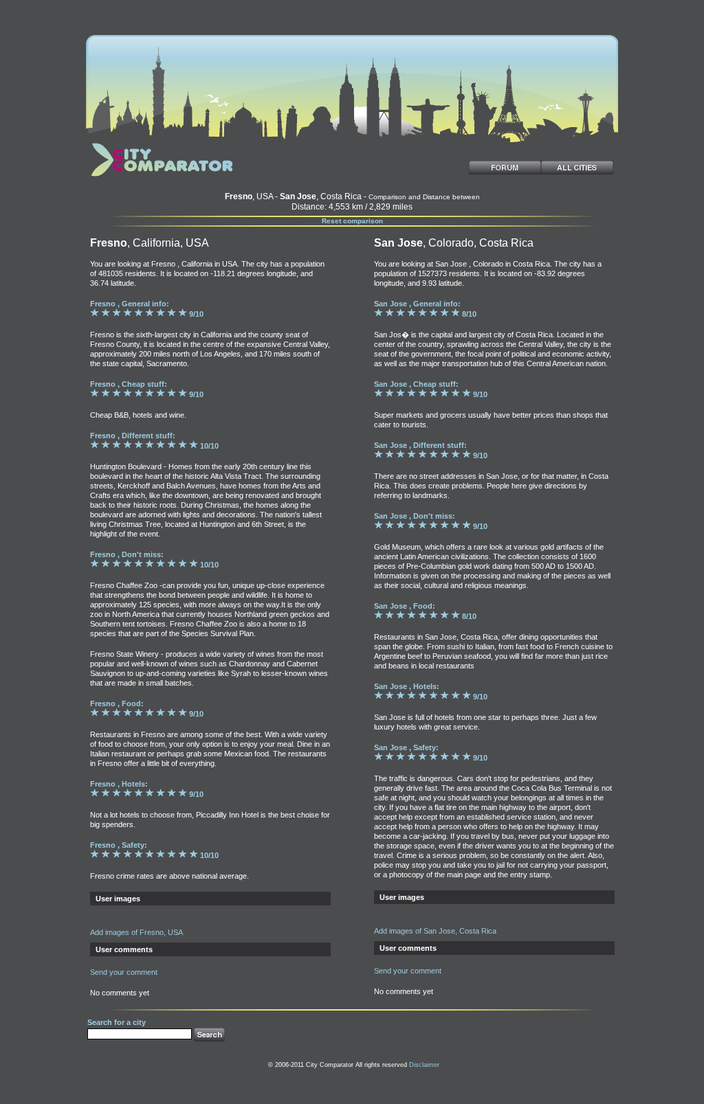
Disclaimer (424, 1064)
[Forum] (505, 167)
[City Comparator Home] (159, 178)
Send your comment (123, 972)
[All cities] (577, 167)
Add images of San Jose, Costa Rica (435, 931)
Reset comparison (352, 221)
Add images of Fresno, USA (136, 932)
